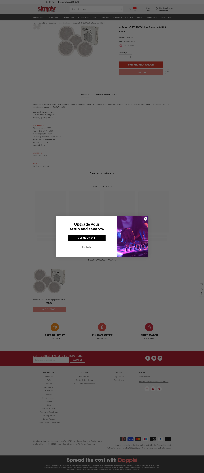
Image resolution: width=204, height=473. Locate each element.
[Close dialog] (145, 218)
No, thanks (86, 247)
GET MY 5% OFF (87, 237)
